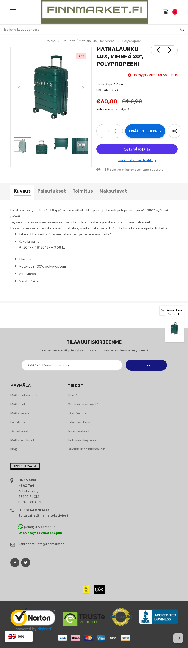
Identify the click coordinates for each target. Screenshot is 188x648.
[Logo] (94, 12)
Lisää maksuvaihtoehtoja (137, 160)
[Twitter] (25, 562)
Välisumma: (105, 109)
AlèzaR (118, 84)
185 (106, 169)
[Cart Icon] (165, 11)
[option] (51, 88)
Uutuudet (68, 41)
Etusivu (51, 41)
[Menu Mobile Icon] (13, 11)
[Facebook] (14, 562)
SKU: (99, 90)
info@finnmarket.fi (50, 544)
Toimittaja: (104, 84)
